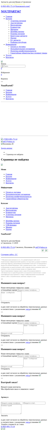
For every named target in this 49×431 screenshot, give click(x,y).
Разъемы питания (17, 34)
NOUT (11, 11)
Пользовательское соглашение (22, 49)
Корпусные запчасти (18, 36)
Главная (9, 16)
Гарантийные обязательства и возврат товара (28, 53)
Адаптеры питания (18, 21)
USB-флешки (11, 225)
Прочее (13, 38)
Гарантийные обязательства (17, 199)
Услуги (8, 55)
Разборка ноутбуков (18, 42)
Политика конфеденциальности (23, 51)
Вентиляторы (15, 25)
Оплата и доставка (18, 47)
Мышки (9, 227)
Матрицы (14, 29)
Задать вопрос (6, 148)
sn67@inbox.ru (9, 141)
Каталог (9, 19)
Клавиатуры (15, 27)
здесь (28, 309)
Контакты (10, 57)
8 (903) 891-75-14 (8, 6)
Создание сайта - (9, 254)
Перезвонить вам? (22, 6)
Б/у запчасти (15, 40)
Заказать (4, 416)
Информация (11, 44)
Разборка (7, 133)
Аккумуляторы (16, 23)
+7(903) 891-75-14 (10, 139)
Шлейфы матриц (17, 31)
